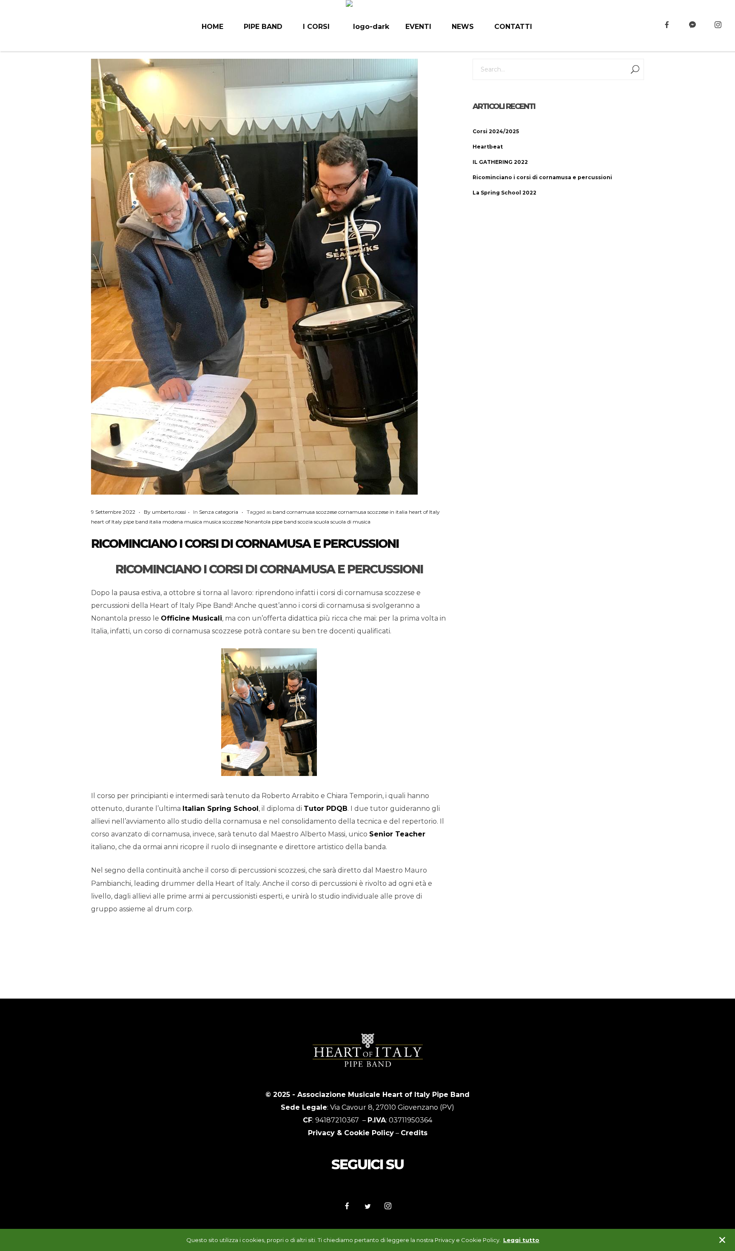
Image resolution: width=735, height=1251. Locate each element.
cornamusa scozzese (312, 512)
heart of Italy (424, 512)
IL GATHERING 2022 (500, 162)
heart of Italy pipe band (119, 521)
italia (155, 521)
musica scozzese (223, 521)
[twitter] (367, 1207)
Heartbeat (488, 146)
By (165, 512)
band (279, 512)
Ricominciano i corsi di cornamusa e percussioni (245, 543)
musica (193, 521)
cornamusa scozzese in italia (372, 512)
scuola (321, 521)
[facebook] (667, 24)
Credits (414, 1133)
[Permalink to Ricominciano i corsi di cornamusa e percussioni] (254, 277)
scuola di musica (350, 521)
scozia (305, 521)
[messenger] (692, 24)
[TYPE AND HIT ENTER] (635, 69)
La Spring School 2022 (504, 192)
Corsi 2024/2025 (496, 131)
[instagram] (718, 24)
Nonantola (258, 521)
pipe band (284, 521)
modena (172, 521)
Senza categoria (218, 512)
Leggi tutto (521, 1240)
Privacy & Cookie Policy (351, 1133)
